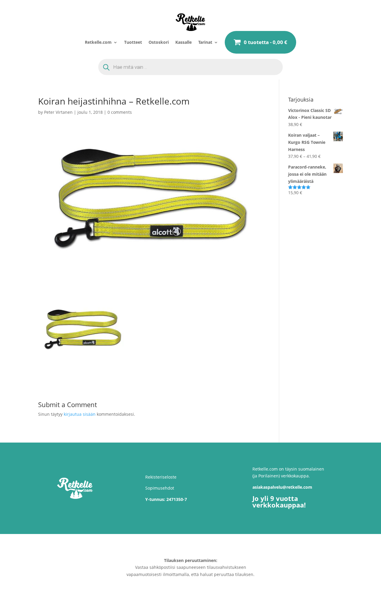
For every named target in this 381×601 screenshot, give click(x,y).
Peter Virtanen (58, 112)
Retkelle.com (98, 42)
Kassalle (183, 42)
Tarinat (205, 42)
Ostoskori (159, 42)
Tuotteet (133, 42)
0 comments (119, 112)
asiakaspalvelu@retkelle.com (282, 487)
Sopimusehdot (159, 488)
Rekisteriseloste (161, 477)
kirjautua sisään (80, 414)
